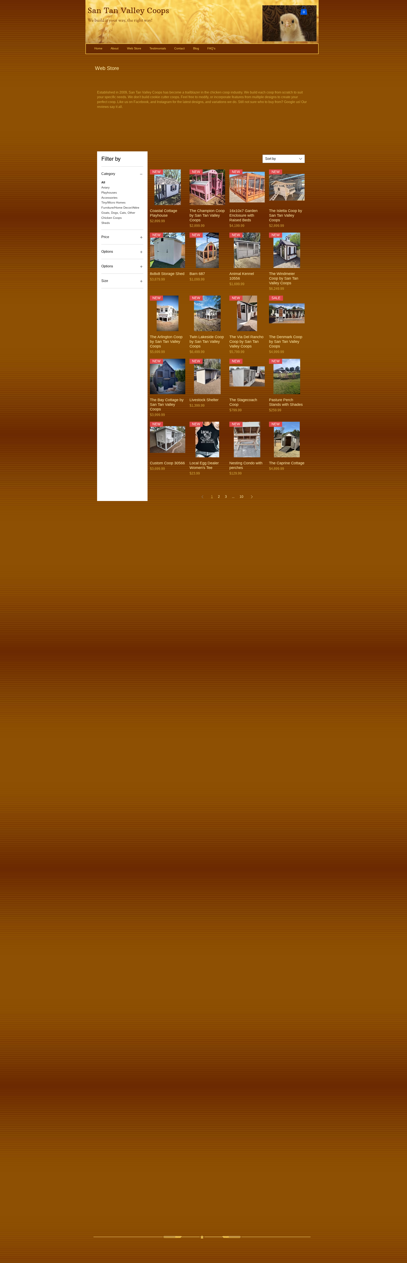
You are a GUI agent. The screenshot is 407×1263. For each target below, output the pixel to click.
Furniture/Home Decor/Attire (120, 207)
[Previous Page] (202, 497)
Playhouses (109, 192)
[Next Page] (251, 497)
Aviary (105, 187)
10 (241, 496)
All (103, 182)
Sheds (105, 223)
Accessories (109, 197)
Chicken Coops (111, 217)
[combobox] (283, 159)
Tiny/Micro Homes (113, 202)
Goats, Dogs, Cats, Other (118, 212)
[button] (303, 10)
